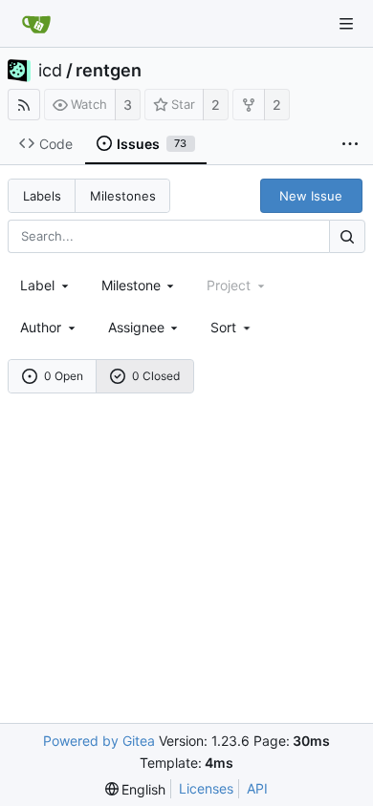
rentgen (109, 70)
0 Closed (156, 376)
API (257, 788)
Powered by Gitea (99, 740)
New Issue (310, 195)
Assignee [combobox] (136, 327)
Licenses (206, 788)
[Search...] (347, 236)
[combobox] (46, 285)
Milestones (123, 195)
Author (40, 327)
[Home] (36, 24)
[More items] (350, 144)
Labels (42, 195)
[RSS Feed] (24, 104)
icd (50, 70)
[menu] (232, 327)
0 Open (63, 376)
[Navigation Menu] (346, 24)
